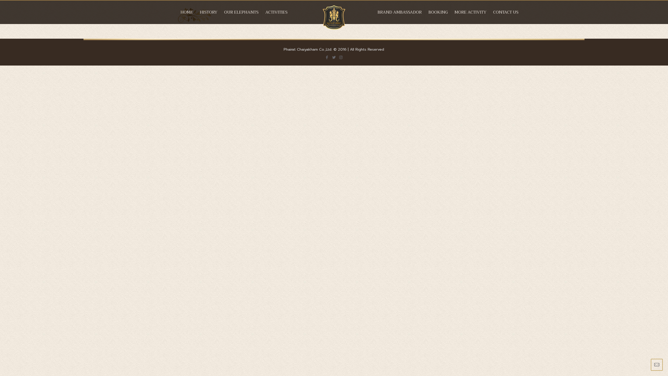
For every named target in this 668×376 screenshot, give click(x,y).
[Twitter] (334, 57)
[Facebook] (327, 57)
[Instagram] (341, 57)
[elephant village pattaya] (334, 17)
